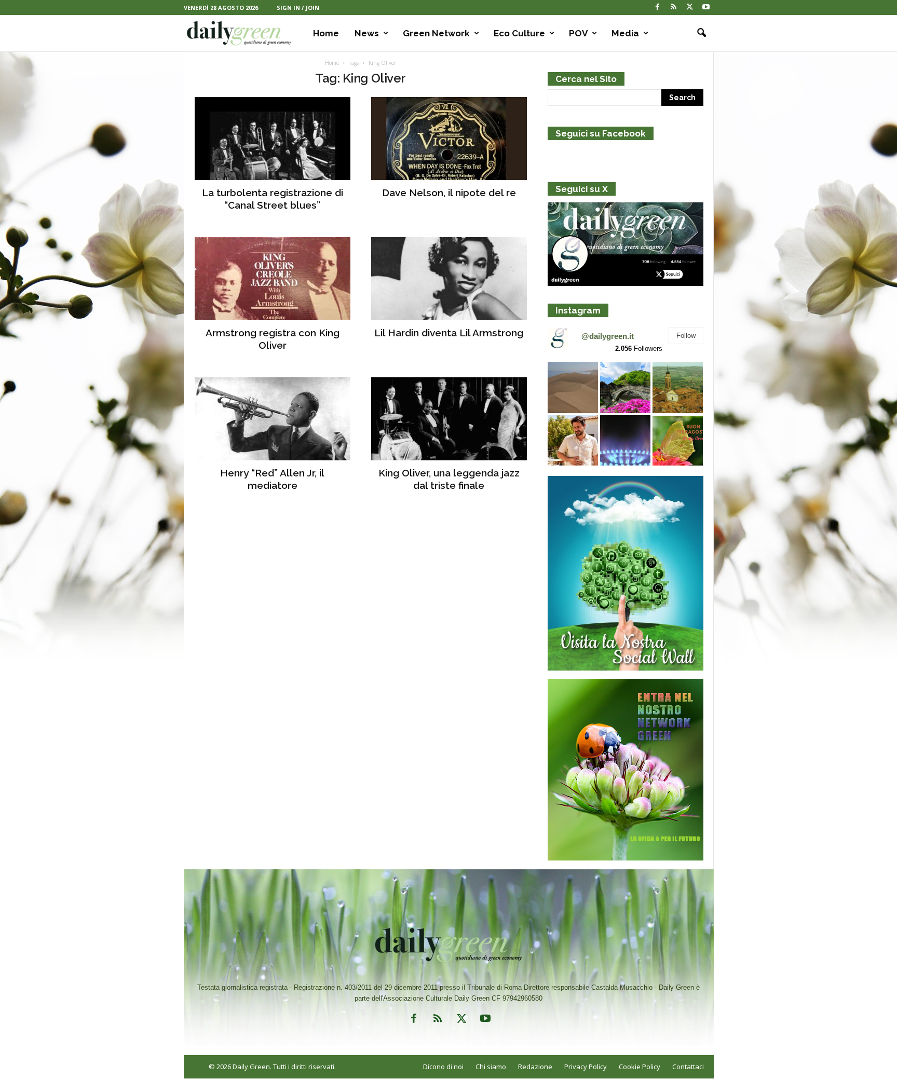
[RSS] (674, 7)
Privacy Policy (585, 1066)
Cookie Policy (639, 1066)
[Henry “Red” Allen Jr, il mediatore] (272, 418)
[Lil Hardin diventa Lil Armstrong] (449, 278)
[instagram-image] (573, 387)
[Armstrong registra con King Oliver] (272, 278)
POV (578, 33)
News (367, 33)
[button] (698, 33)
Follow (686, 335)
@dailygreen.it (607, 336)
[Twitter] (690, 7)
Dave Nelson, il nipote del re (449, 192)
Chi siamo (490, 1066)
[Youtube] (706, 7)
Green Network (436, 33)
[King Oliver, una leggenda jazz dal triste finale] (449, 418)
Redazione (535, 1066)
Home (326, 33)
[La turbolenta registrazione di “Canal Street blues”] (272, 138)
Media (625, 33)
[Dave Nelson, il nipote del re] (449, 138)
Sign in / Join (298, 7)
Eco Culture (519, 33)
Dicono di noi (443, 1066)
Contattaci (688, 1066)
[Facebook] (657, 7)
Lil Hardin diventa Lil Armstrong (448, 332)
